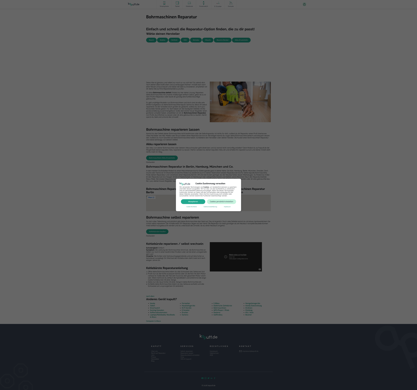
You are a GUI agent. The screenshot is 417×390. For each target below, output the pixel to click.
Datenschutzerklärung (210, 206)
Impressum (227, 206)
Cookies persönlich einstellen (221, 201)
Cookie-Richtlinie (191, 206)
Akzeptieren (193, 201)
